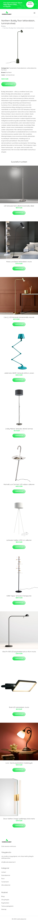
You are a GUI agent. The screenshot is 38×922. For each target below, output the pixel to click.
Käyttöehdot (5, 903)
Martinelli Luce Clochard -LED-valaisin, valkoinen (19, 484)
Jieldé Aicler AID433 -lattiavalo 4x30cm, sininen (19, 373)
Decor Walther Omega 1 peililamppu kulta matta (19, 819)
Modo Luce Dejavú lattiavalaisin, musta (19, 262)
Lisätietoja (9, 84)
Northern (4, 70)
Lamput (3, 872)
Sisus (3, 878)
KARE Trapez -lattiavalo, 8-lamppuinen (19, 596)
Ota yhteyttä (5, 899)
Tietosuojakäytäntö (7, 906)
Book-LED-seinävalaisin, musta (19, 707)
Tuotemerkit (13, 68)
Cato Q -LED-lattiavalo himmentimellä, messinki (19, 317)
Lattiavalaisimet (31, 68)
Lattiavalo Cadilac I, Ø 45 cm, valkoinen (19, 540)
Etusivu (3, 26)
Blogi (3, 896)
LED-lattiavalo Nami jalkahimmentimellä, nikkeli (19, 206)
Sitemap (3, 909)
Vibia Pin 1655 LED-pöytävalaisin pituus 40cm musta (19, 651)
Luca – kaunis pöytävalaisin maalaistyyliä (19, 763)
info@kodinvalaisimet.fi (8, 862)
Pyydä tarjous (30, 3)
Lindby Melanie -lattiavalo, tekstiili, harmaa (19, 429)
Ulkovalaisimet (5, 885)
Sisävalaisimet (21, 68)
